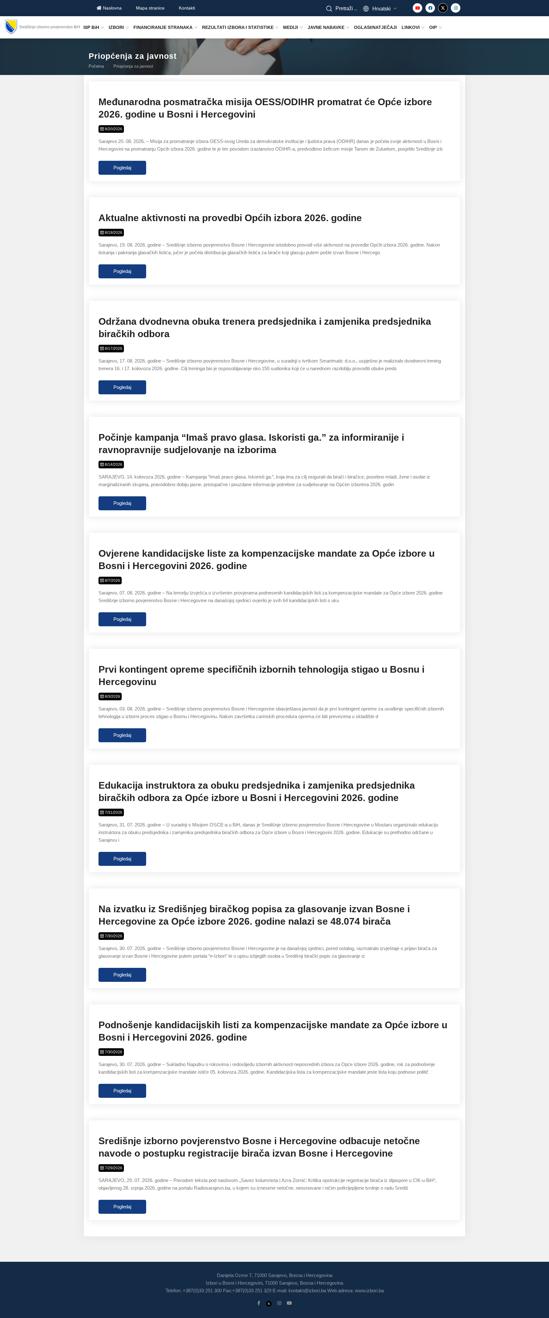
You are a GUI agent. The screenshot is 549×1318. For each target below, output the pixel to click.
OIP (433, 27)
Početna (96, 66)
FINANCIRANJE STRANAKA (163, 27)
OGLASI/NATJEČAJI (375, 27)
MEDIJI (290, 27)
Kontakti (187, 7)
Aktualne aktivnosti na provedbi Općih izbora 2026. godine (230, 218)
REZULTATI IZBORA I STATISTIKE (238, 27)
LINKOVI (411, 27)
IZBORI (116, 27)
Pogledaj (122, 167)
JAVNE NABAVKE (326, 27)
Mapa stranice (150, 7)
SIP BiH (91, 27)
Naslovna (112, 7)
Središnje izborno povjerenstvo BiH (49, 27)
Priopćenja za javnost (133, 66)
